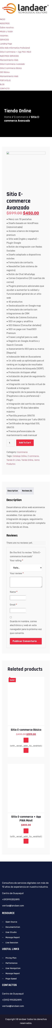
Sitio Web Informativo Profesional (15, 47)
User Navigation (13, 968)
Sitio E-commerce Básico (11, 68)
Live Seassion (12, 942)
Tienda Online (27, 460)
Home (7, 117)
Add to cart (25, 442)
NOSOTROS (5, 23)
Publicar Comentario (25, 641)
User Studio (11, 932)
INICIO (2, 19)
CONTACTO (4, 88)
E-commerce (33, 456)
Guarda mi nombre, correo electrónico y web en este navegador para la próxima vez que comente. (26, 627)
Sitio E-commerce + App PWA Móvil (15, 51)
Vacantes (4, 35)
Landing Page (6, 43)
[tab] (13, 491)
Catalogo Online (20, 456)
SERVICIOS (4, 39)
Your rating (16, 560)
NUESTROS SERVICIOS (9, 56)
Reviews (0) (27, 490)
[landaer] (26, 9)
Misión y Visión (6, 31)
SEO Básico (5, 72)
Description (12, 490)
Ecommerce (21, 117)
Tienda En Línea (13, 460)
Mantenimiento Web (9, 60)
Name (13, 592)
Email (13, 604)
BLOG (2, 84)
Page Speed (11, 978)
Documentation (13, 927)
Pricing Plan (11, 957)
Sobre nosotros (7, 27)
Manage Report (13, 937)
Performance (11, 963)
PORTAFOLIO (5, 80)
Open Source (11, 921)
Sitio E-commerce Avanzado (12, 64)
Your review (17, 573)
